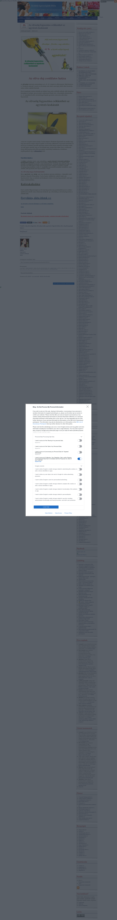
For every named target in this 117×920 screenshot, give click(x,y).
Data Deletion (49, 513)
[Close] (88, 407)
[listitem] (58, 437)
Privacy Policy (68, 513)
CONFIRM (46, 507)
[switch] (80, 440)
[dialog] (58, 460)
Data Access (58, 513)
